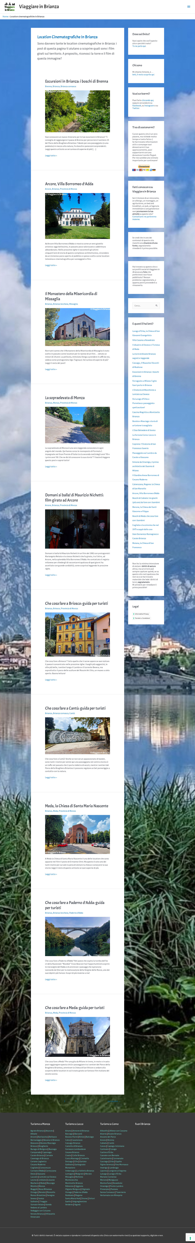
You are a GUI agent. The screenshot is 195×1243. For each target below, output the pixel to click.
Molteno (79, 1176)
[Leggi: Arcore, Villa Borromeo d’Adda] (77, 215)
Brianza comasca (68, 86)
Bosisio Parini (71, 1136)
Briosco (56, 608)
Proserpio (104, 1189)
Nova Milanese (45, 1189)
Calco (67, 1140)
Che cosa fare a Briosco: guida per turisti (76, 603)
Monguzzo (113, 1179)
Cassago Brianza (72, 1143)
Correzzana (51, 1170)
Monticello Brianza (74, 1183)
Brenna (48, 86)
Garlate (83, 1161)
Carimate (104, 1149)
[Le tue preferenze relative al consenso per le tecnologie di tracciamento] (190, 1238)
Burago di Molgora (39, 1149)
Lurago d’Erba (115, 1173)
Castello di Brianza (73, 1146)
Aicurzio (49, 1130)
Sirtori (92, 1198)
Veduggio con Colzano (41, 1210)
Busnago (53, 1149)
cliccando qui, (148, 100)
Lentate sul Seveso (47, 1176)
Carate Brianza (37, 1155)
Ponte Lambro (116, 1186)
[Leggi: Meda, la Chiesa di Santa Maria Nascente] (77, 834)
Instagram (149, 105)
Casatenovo (77, 1140)
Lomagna (69, 1173)
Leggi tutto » (51, 155)
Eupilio (118, 1161)
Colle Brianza (78, 1155)
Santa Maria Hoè (72, 1198)
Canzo (103, 1146)
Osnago (68, 1192)
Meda (55, 811)
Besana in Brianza (51, 1140)
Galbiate (69, 1164)
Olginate (86, 1189)
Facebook (136, 105)
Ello (76, 1161)
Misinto (34, 1186)
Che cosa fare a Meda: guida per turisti (74, 1007)
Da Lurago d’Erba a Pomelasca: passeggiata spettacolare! (143, 403)
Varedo (48, 1204)
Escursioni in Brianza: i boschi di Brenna (76, 81)
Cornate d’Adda (37, 1170)
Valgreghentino (79, 1201)
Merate (88, 1173)
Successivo (114, 1101)
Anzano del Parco (108, 1136)
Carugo (113, 1149)
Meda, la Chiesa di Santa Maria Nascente (76, 805)
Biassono (35, 1143)
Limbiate (42, 1179)
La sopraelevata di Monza (65, 397)
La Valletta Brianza (85, 1170)
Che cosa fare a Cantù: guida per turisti (75, 708)
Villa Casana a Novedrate (143, 340)
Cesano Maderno (38, 1164)
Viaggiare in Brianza (39, 6)
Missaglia (73, 304)
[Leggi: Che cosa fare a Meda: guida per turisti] (77, 1036)
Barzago (69, 1133)
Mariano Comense (108, 1176)
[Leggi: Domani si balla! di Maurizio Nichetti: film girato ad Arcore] (77, 528)
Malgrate (79, 1173)
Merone (103, 1179)
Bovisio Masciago (48, 1143)
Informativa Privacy (142, 614)
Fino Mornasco (121, 1164)
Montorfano (105, 1183)
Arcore (48, 189)
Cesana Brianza (72, 1152)
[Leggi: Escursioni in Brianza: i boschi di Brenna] (77, 111)
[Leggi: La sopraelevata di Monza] (77, 425)
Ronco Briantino (38, 1195)
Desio (33, 1173)
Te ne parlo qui (139, 46)
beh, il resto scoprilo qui (143, 74)
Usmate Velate (37, 1204)
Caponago (47, 1152)
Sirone (84, 1198)
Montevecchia (71, 1179)
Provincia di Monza (68, 189)
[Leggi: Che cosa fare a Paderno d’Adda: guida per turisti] (77, 936)
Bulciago (90, 1136)
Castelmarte (106, 1158)
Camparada (36, 1152)
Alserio (103, 1133)
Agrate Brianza (37, 1130)
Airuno (68, 1130)
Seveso (34, 1198)
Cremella (85, 1158)
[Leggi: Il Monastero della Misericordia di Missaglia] (77, 326)
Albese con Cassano (118, 1130)
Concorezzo (45, 1167)
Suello (68, 1201)
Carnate (49, 1155)
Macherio (35, 1183)
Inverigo (104, 1167)
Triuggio (43, 1201)
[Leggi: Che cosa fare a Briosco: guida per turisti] (77, 634)
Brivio (81, 1136)
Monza (56, 402)
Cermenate (118, 1158)
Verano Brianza (37, 1213)
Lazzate (34, 1176)
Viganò (77, 1204)
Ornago (34, 1192)
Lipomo (103, 1170)
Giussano (41, 1173)
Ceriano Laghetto (39, 1161)
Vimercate (35, 1216)
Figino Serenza (107, 1164)
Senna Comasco (107, 1192)
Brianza (56, 86)
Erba (112, 1161)
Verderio (69, 1204)
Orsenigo (104, 1186)
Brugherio (43, 1146)
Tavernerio (121, 1192)
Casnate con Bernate (109, 1155)
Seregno (51, 1195)
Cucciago (104, 1161)
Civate (68, 1155)
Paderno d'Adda (76, 912)
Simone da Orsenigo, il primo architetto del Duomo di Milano (145, 466)
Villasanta (50, 1213)
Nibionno (69, 1186)
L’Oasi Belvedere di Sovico (143, 430)
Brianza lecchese (60, 304)
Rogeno (78, 1195)
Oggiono (79, 1186)
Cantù (72, 713)
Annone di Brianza (81, 1130)
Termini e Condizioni (142, 618)
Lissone (51, 1179)
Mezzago (51, 1183)
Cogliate (34, 1167)
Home (5, 16)
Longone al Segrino (117, 1170)
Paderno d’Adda (81, 1192)
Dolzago (69, 1161)
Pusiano (114, 1189)
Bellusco (53, 1136)
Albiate (34, 1133)
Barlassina (42, 1136)
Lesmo (34, 1179)
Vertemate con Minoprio (111, 1195)
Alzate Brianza (114, 1133)
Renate (42, 1192)
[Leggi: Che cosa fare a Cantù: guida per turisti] (77, 735)
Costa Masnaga (72, 1158)
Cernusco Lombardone (75, 1149)
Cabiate (103, 1143)
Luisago (103, 1173)
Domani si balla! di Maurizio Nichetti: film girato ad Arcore (74, 498)
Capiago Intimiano (115, 1146)
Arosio (103, 1140)
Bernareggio (36, 1140)
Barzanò (78, 1133)
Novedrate (117, 1183)
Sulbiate (34, 1201)
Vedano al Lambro (39, 1207)
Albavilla (104, 1130)
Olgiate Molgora (72, 1189)
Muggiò (34, 1189)
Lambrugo (114, 1167)
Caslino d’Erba (106, 1152)
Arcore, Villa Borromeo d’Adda (69, 183)
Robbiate (69, 1195)
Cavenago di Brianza (40, 1158)
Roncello (51, 1192)
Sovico (41, 1198)
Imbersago (70, 1170)
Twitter (135, 108)
